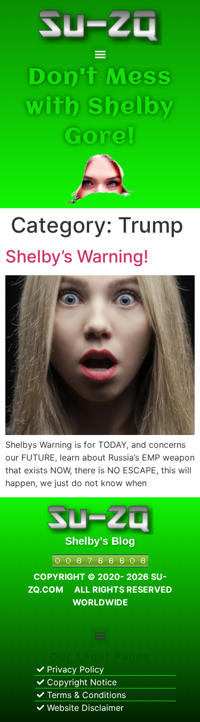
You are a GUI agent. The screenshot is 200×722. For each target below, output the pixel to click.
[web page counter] (100, 564)
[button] (100, 54)
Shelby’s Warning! (76, 256)
